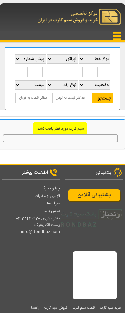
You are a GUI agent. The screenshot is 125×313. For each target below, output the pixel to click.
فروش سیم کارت (55, 308)
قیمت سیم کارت (84, 308)
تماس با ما (52, 211)
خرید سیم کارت (110, 308)
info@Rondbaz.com (40, 231)
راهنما (35, 308)
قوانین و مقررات (47, 196)
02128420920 (28, 218)
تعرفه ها (53, 203)
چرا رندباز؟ (51, 188)
